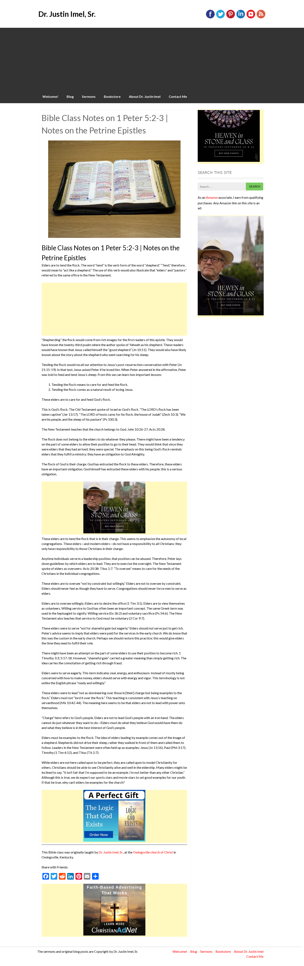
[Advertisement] (152, 59)
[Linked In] (240, 17)
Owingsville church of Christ (153, 852)
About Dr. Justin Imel (144, 96)
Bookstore (112, 96)
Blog (70, 96)
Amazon (212, 197)
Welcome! (50, 96)
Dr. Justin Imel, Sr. (67, 13)
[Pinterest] (230, 17)
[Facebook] (210, 17)
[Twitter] (220, 17)
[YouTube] (251, 17)
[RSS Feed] (261, 17)
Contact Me (178, 96)
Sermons (89, 96)
